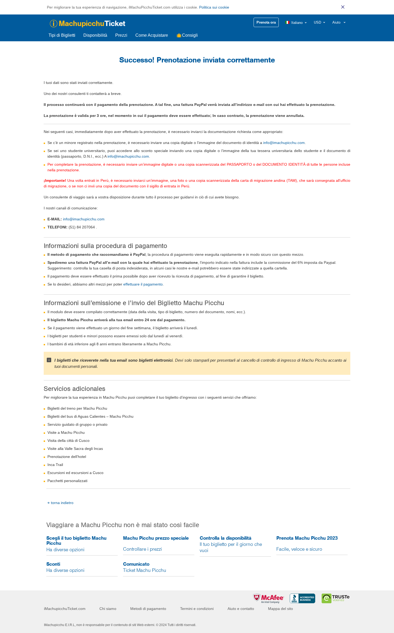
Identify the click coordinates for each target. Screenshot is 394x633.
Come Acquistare (151, 35)
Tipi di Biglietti (62, 35)
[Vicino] (343, 7)
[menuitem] (296, 22)
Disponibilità (95, 35)
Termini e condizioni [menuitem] (197, 608)
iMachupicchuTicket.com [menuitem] (65, 608)
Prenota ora (266, 22)
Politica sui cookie (214, 7)
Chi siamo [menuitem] (107, 608)
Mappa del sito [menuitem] (280, 608)
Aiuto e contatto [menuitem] (241, 608)
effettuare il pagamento (143, 284)
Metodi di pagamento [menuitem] (148, 608)
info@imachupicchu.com (284, 142)
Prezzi (121, 35)
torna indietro (62, 503)
